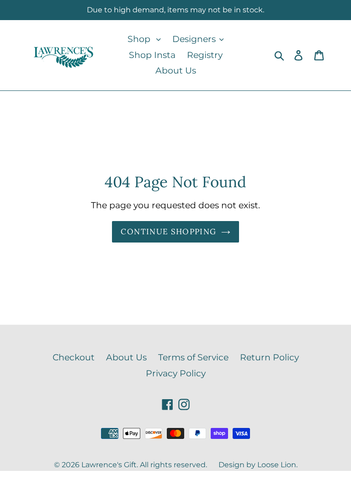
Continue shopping (168, 232)
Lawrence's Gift (109, 464)
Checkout (74, 357)
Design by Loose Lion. (258, 464)
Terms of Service (193, 357)
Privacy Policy (176, 373)
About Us (126, 357)
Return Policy (269, 357)
